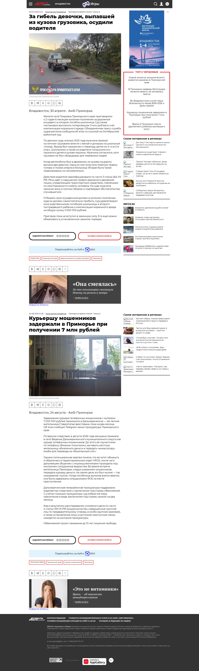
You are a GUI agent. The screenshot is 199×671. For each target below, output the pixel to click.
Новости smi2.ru (38, 305)
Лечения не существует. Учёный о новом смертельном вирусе (151, 153)
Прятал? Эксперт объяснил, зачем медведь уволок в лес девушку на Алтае (151, 164)
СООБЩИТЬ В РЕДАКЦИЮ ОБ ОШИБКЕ (115, 621)
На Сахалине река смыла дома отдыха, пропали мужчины (149, 238)
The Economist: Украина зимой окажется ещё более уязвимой (149, 228)
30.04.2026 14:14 (36, 12)
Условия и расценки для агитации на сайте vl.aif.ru (71, 621)
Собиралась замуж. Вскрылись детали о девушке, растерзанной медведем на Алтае (151, 192)
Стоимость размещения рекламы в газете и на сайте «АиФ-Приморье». (101, 618)
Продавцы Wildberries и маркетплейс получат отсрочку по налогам (152, 247)
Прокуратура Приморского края (44, 96)
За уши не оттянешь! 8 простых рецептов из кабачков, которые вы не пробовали (153, 183)
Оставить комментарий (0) (100, 236)
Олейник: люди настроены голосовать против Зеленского (149, 218)
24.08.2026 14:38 (36, 314)
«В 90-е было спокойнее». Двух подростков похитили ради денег (151, 348)
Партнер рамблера (72, 660)
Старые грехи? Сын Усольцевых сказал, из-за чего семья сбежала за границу (152, 173)
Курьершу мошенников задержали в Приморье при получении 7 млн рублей (147, 115)
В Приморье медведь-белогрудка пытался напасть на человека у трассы (146, 91)
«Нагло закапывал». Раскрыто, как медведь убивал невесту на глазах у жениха (152, 368)
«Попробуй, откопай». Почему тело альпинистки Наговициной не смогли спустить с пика (152, 340)
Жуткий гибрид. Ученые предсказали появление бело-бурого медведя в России (153, 320)
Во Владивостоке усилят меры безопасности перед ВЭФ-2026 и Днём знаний (146, 103)
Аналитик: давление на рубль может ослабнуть (151, 209)
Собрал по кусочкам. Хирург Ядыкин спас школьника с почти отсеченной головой (153, 359)
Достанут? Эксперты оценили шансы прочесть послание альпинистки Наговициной (153, 144)
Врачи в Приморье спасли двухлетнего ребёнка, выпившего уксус (146, 126)
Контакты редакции (56, 618)
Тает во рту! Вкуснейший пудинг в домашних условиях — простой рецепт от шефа (151, 330)
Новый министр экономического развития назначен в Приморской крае (146, 80)
